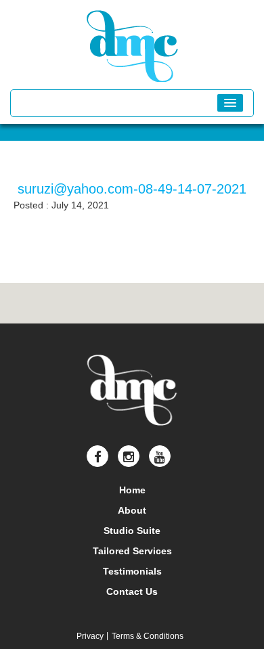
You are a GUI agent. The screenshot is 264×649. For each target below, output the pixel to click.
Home (132, 490)
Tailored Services (132, 550)
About (132, 510)
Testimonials (132, 571)
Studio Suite (132, 530)
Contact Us (132, 591)
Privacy (90, 636)
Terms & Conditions (147, 636)
